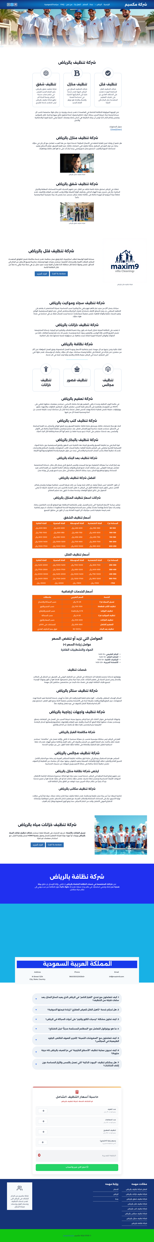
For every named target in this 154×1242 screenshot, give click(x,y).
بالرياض (77, 138)
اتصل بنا (77, 4)
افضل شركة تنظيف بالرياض (136, 1189)
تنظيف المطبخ (109, 1132)
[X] (12, 4)
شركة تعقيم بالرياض (77, 399)
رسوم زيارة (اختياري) (108, 1142)
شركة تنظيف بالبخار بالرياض (77, 440)
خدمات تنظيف (77, 669)
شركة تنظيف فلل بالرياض (51, 251)
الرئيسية (107, 4)
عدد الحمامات (110, 1121)
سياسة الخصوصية (51, 4)
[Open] (119, 129)
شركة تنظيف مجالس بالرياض (136, 1214)
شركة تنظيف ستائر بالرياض (77, 691)
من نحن (69, 4)
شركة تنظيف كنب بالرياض (77, 421)
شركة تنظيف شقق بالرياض (136, 1199)
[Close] (113, 129)
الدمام (85, 4)
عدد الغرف (110, 1111)
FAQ (62, 4)
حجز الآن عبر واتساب (76, 1167)
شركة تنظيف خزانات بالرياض (77, 325)
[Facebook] (15, 4)
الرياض (115, 1194)
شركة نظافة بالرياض (77, 344)
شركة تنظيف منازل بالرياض (136, 1218)
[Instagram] (8, 4)
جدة (91, 4)
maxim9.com (68, 1235)
